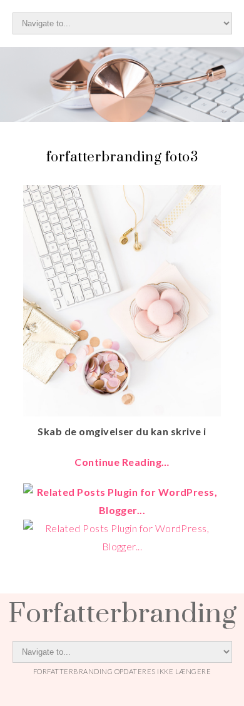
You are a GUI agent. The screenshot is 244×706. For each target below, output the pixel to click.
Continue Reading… (121, 462)
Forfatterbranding (122, 612)
